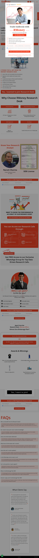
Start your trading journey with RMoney (19, 51)
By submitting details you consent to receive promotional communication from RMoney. (19, 48)
